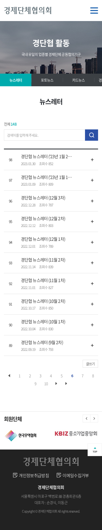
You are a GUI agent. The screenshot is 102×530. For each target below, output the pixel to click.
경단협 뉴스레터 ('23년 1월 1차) (46, 177)
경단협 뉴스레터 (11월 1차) (43, 280)
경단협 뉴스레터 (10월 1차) (43, 321)
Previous (86, 418)
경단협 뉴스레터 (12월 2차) (43, 218)
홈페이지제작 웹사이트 (47, 517)
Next (94, 418)
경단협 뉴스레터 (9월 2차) (42, 342)
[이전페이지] (9, 376)
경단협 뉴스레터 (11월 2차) (43, 260)
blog (67, 517)
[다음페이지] (56, 383)
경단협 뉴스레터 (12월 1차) (43, 239)
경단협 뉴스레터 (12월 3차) (43, 197)
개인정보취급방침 (34, 475)
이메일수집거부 (76, 475)
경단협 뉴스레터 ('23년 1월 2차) (46, 156)
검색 (91, 135)
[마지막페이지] (66, 383)
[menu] (94, 10)
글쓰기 (90, 363)
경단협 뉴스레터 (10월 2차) (43, 301)
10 (46, 383)
